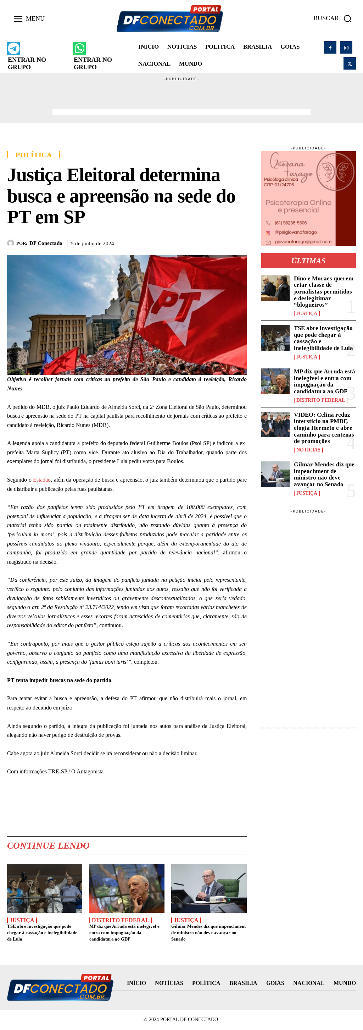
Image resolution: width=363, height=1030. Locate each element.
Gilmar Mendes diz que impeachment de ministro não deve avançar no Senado (208, 933)
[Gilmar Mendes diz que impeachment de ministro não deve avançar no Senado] (208, 888)
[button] (334, 18)
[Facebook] (330, 47)
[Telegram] (223, 242)
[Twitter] (350, 63)
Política (34, 154)
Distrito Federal (120, 920)
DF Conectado (45, 243)
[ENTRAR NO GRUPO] (13, 48)
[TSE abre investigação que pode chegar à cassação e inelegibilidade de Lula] (44, 888)
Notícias (308, 450)
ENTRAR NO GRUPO (27, 63)
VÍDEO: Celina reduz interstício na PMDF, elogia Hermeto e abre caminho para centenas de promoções (324, 428)
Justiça (22, 920)
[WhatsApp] (207, 242)
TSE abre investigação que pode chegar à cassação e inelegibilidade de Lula (42, 933)
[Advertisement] (181, 98)
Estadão (42, 480)
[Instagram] (346, 47)
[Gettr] (240, 242)
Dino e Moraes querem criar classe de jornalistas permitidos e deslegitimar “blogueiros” (323, 291)
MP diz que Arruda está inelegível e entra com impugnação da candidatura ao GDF (124, 933)
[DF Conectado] (11, 243)
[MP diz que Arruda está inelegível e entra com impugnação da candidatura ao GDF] (126, 888)
